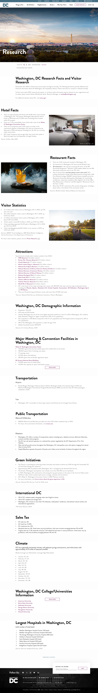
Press (71, 1)
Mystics (34, 288)
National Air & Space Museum (27, 267)
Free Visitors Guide (30, 677)
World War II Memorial (25, 284)
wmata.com (49, 424)
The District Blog (36, 64)
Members (64, 1)
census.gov (43, 98)
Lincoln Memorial (24, 262)
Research (60, 689)
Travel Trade (55, 1)
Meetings (46, 1)
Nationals (41, 288)
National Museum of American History (30, 271)
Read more (52, 367)
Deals (71, 5)
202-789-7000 (59, 682)
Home (29, 64)
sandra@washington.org (68, 94)
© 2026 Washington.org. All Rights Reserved (71, 689)
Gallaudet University (24, 605)
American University (24, 601)
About (42, 689)
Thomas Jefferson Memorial (27, 280)
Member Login (45, 677)
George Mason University (26, 607)
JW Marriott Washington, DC (87, 143)
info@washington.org (71, 682)
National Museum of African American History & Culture (36, 269)
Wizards (29, 288)
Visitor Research (32, 239)
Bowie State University (25, 603)
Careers (46, 689)
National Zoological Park (26, 275)
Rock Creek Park (23, 277)
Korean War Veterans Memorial (28, 260)
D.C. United (48, 288)
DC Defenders (72, 288)
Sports (77, 1)
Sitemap (50, 689)
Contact (55, 689)
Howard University (24, 612)
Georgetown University (25, 610)
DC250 (39, 1)
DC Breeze (24, 290)
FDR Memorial (23, 258)
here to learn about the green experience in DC (49, 479)
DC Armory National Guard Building (27, 360)
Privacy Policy (25, 689)
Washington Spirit (83, 288)
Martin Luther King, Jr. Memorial (29, 264)
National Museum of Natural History (30, 273)
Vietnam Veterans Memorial (27, 282)
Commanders (63, 288)
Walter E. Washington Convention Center (24, 123)
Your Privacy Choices (34, 689)
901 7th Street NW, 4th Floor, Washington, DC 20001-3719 (37, 682)
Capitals (55, 288)
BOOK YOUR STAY (80, 4)
